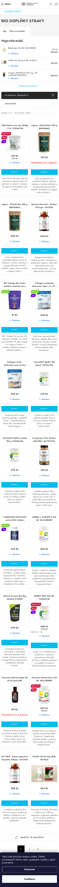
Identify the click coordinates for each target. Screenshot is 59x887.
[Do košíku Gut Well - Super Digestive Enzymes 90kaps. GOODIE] (14, 803)
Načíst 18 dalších (32, 837)
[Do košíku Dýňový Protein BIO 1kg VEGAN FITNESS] (14, 642)
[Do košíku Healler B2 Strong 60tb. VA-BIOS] (44, 803)
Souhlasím (29, 879)
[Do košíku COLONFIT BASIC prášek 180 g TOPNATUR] (14, 485)
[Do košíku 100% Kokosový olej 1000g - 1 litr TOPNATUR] (14, 172)
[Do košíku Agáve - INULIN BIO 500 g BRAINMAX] (14, 251)
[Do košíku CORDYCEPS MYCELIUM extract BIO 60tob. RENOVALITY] (14, 563)
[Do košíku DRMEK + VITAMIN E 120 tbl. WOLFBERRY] (44, 564)
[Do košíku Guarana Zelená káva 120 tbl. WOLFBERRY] (44, 724)
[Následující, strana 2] (29, 849)
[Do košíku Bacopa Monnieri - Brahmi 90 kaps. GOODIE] (44, 251)
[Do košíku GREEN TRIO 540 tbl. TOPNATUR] (44, 645)
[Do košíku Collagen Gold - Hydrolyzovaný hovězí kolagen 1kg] (14, 409)
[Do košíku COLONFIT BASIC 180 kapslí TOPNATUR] (44, 409)
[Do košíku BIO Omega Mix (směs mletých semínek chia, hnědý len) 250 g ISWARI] (14, 330)
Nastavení (29, 869)
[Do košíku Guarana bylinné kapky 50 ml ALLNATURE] (14, 724)
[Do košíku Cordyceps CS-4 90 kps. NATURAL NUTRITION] (44, 485)
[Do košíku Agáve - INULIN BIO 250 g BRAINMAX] (44, 172)
